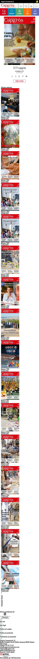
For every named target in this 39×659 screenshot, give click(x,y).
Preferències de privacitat (8, 636)
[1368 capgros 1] (19, 134)
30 (2, 604)
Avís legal (3, 625)
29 (2, 602)
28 (2, 601)
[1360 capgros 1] (19, 291)
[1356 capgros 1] (19, 417)
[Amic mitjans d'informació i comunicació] (19, 655)
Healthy (20, 13)
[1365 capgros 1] (19, 165)
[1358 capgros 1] (19, 354)
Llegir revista (19, 81)
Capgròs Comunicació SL (7, 1)
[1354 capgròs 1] (19, 480)
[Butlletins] (36, 5)
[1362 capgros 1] (19, 197)
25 (2, 596)
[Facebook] (12, 76)
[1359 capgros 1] (19, 323)
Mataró (4, 13)
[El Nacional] (37, 1)
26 (2, 598)
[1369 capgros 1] (19, 102)
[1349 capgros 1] (19, 575)
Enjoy (27, 13)
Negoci (35, 13)
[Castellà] (31, 5)
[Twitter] (16, 76)
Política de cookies (6, 629)
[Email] (26, 76)
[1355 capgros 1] (19, 449)
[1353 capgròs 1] (19, 512)
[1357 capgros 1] (19, 386)
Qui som (2, 621)
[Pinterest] (23, 76)
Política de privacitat (6, 633)
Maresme (11, 13)
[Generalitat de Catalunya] (19, 615)
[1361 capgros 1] (19, 260)
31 (1, 606)
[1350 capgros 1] (19, 543)
